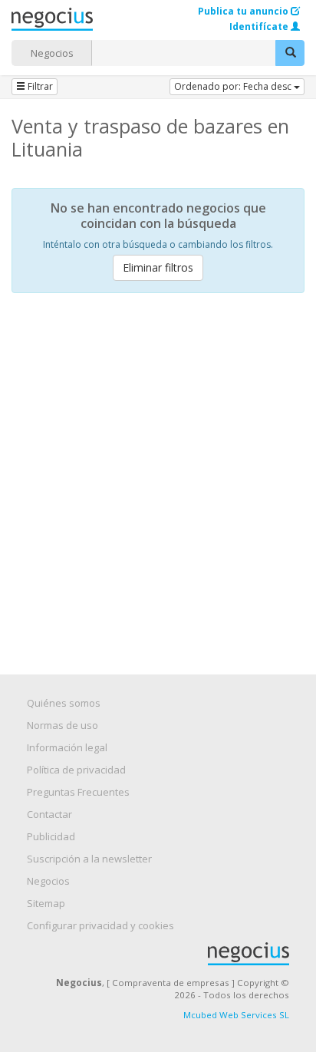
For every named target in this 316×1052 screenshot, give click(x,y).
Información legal (67, 747)
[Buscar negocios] (289, 53)
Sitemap (46, 903)
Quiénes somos (63, 702)
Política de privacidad (76, 769)
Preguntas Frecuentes (78, 792)
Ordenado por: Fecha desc (234, 86)
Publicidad (51, 836)
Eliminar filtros (158, 267)
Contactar (49, 814)
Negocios (52, 53)
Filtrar (39, 86)
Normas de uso (62, 725)
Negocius (165, 953)
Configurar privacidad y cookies (100, 925)
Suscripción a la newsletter (89, 858)
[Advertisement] (158, 470)
